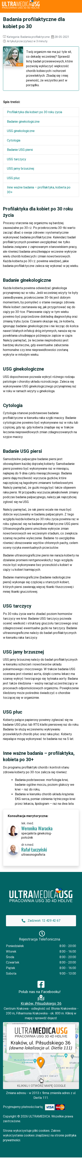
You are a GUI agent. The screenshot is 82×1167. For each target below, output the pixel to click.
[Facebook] (41, 984)
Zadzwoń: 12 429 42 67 (43, 920)
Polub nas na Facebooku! (40, 991)
